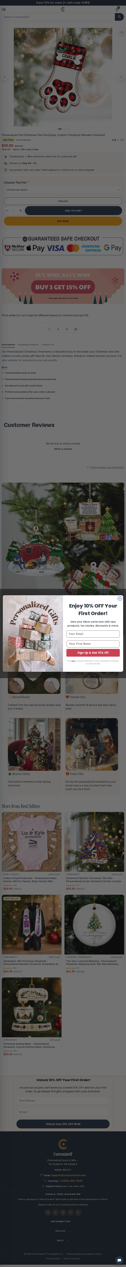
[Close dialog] (120, 598)
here (73, 661)
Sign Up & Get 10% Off (93, 653)
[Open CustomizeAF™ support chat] (119, 1260)
